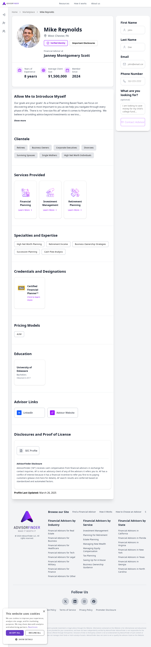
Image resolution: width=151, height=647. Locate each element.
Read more (33, 627)
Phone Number (132, 74)
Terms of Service (68, 609)
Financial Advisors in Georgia (128, 563)
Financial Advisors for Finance (58, 570)
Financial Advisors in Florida (132, 538)
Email (125, 57)
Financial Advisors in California (128, 532)
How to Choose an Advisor (128, 511)
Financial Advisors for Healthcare (58, 547)
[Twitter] (65, 601)
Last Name (128, 40)
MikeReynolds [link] (47, 12)
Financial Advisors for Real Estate (61, 532)
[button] (25, 200)
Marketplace (29, 12)
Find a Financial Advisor (84, 511)
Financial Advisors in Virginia (128, 544)
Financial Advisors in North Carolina (131, 570)
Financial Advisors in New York (131, 551)
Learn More (24, 210)
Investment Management (95, 530)
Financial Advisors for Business (58, 539)
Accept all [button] (14, 633)
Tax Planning (89, 555)
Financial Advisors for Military (58, 563)
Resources (64, 3)
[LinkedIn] (74, 601)
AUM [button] (19, 334)
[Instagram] (84, 601)
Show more (20, 120)
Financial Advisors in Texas (131, 557)
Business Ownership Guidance (93, 566)
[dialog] (25, 626)
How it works (80, 3)
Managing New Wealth (94, 543)
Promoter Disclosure (106, 609)
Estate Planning (91, 539)
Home (15, 12)
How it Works (105, 511)
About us (95, 3)
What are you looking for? (130, 93)
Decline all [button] (35, 633)
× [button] (44, 611)
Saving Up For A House (94, 560)
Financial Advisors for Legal (61, 557)
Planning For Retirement (95, 535)
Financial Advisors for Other (62, 576)
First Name (129, 23)
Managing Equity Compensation (91, 550)
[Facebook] (93, 601)
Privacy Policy (85, 609)
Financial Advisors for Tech (61, 552)
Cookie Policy (49, 609)
